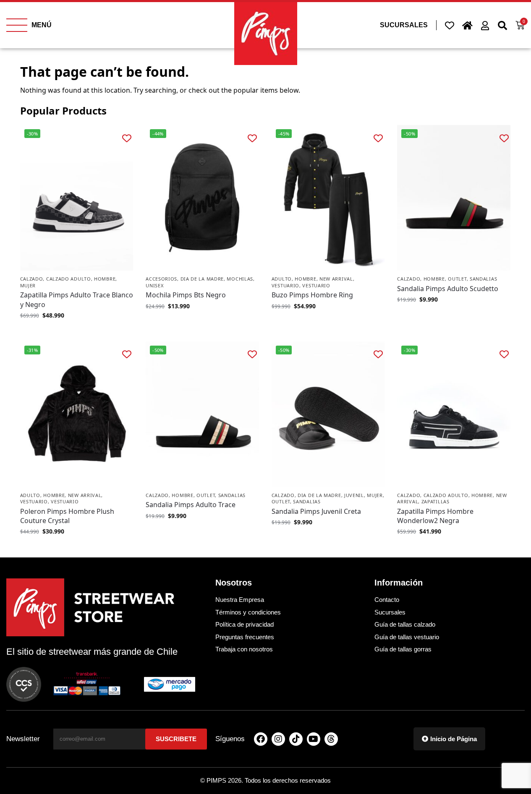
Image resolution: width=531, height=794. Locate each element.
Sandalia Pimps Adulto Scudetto (447, 288)
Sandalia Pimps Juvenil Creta (316, 511)
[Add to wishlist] (126, 137)
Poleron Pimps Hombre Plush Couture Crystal (67, 516)
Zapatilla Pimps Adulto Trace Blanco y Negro (76, 299)
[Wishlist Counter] (449, 25)
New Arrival (336, 279)
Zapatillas (435, 501)
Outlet (457, 279)
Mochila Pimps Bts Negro (186, 294)
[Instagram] (278, 739)
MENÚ (41, 25)
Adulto (282, 279)
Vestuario (285, 285)
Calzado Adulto (68, 279)
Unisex (154, 285)
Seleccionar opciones (76, 333)
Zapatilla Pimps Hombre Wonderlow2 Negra (435, 516)
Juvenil (354, 495)
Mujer (28, 285)
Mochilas (240, 279)
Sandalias (483, 279)
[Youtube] (313, 739)
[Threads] (331, 739)
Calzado (31, 279)
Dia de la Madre (202, 279)
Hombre (104, 279)
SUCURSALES (404, 25)
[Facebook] (260, 739)
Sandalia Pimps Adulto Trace (190, 504)
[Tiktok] (296, 739)
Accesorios (161, 279)
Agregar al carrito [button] (202, 324)
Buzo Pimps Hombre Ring (312, 294)
